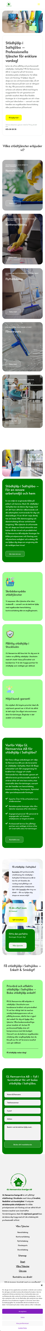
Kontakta (15, 872)
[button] (42, 1285)
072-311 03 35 (11, 129)
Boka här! (13, 203)
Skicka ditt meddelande (22, 1144)
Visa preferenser (22, 1323)
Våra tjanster (18, 945)
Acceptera (22, 1311)
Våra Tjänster (22, 1266)
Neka (22, 1317)
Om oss (22, 1270)
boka (27, 1019)
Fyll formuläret (18, 919)
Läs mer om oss (15, 554)
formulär (22, 889)
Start (22, 1261)
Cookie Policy (22, 1328)
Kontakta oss (14, 839)
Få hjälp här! (13, 117)
